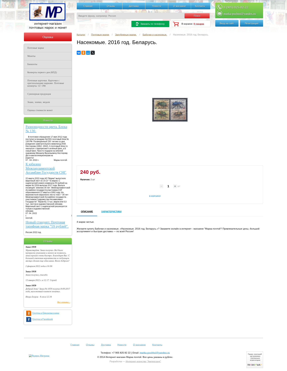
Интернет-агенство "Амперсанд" (143, 361)
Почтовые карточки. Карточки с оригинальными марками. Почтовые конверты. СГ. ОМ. (45, 83)
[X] (93, 53)
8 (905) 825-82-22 (236, 7)
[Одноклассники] (83, 53)
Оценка (48, 37)
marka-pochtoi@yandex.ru (240, 13)
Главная (88, 6)
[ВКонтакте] (79, 53)
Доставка (134, 6)
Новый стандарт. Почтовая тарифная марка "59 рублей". (47, 224)
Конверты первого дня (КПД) (42, 72)
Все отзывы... (63, 302)
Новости (156, 6)
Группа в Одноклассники (45, 313)
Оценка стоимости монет (40, 110)
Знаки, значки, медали (38, 102)
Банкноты (32, 64)
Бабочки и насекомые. (155, 34)
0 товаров (199, 24)
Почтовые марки (100, 34)
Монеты (31, 56)
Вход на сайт (227, 23)
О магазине (179, 6)
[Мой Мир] (88, 53)
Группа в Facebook (42, 319)
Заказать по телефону (152, 23)
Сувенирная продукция (39, 94)
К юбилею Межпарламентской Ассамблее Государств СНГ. (46, 168)
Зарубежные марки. (126, 34)
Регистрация (251, 23)
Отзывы (111, 6)
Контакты (200, 6)
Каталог (81, 34)
